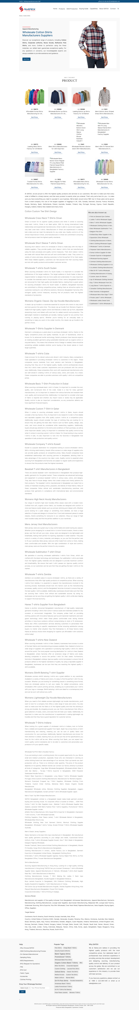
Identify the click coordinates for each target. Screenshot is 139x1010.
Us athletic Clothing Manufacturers (101, 267)
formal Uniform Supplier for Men (100, 252)
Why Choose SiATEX (27, 948)
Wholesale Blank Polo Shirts (63, 960)
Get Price (26, 59)
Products (62, 9)
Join (22, 992)
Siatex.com (98, 948)
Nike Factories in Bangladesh (99, 291)
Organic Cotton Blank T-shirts (66, 963)
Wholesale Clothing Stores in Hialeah (102, 225)
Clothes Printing (25, 979)
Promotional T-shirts (63, 957)
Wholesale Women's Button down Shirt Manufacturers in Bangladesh (81, 149)
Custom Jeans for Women (98, 276)
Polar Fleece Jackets (61, 992)
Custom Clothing (60, 968)
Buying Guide (83, 8)
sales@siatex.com (115, 1)
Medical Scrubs (59, 974)
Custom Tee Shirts (71, 974)
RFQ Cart (23, 970)
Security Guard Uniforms (62, 951)
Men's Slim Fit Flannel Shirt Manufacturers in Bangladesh (104, 149)
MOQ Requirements (27, 960)
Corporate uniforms (35, 43)
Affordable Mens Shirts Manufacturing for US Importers (81, 184)
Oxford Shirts (60, 972)
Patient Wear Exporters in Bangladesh (39, 776)
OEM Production (72, 9)
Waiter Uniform (59, 977)
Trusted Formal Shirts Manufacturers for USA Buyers (34, 184)
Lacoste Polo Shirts (73, 968)
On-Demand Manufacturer (29, 954)
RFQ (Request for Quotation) (30, 964)
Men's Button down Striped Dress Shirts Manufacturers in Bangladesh (104, 114)
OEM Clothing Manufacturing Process (33, 951)
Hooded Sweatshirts (76, 980)
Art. (34, 109)
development (115, 958)
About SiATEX (104, 8)
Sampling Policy (25, 957)
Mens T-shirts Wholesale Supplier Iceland (103, 222)
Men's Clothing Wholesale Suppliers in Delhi (104, 243)
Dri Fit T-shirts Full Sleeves (63, 989)
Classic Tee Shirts (72, 971)
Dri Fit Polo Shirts (61, 981)
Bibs (81, 963)
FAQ (21, 967)
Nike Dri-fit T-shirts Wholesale (100, 270)
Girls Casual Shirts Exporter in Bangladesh (60, 812)
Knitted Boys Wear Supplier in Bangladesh (103, 234)
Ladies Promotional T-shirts (63, 986)
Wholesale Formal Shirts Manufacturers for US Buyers (104, 184)
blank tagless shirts (62, 954)
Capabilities (94, 8)
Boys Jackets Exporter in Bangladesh (38, 881)
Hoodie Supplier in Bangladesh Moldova (57, 879)
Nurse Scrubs (49, 43)
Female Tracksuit (30, 845)
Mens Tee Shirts (60, 965)
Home (55, 8)
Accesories (24, 976)
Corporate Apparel (72, 965)
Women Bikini (70, 977)
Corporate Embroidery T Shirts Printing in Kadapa (42, 892)
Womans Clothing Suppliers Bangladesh (61, 789)
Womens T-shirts (75, 992)
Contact (113, 8)
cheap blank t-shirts (70, 948)
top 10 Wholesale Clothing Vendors (101, 279)
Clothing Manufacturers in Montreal (101, 240)
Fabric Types (24, 973)
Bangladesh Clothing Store (61, 853)
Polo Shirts (58, 948)
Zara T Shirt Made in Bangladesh (71, 840)
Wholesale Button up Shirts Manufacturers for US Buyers (58, 114)
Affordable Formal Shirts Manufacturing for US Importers (34, 114)
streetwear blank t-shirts (62, 983)
